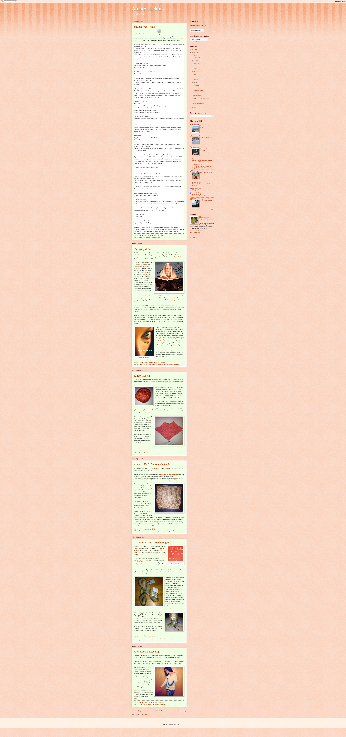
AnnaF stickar (147, 8)
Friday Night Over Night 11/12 (206, 201)
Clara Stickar (195, 147)
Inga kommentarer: (163, 529)
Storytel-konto (177, 257)
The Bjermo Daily (197, 182)
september (196, 66)
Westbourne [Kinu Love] (144, 661)
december (196, 57)
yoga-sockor (166, 531)
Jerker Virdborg (138, 321)
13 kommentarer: (162, 702)
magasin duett (165, 453)
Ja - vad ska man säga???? (206, 137)
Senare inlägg (136, 711)
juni (195, 74)
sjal (171, 638)
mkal (149, 638)
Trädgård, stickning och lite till (200, 199)
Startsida (159, 711)
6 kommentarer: (162, 451)
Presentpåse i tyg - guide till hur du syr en (206, 149)
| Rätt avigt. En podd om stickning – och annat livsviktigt (201, 193)
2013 (193, 108)
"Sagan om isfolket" (142, 264)
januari (195, 88)
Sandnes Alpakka (176, 379)
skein (174, 638)
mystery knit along (165, 638)
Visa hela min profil (195, 232)
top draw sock (179, 638)
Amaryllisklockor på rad (206, 172)
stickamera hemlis (155, 237)
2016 (193, 50)
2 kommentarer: (162, 636)
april (195, 79)
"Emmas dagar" (173, 395)
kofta (160, 453)
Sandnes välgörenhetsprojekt (168, 403)
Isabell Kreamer (157, 661)
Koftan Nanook (142, 375)
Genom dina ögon (164, 329)
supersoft (157, 704)
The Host (160, 341)
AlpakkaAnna (205, 217)
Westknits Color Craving (172, 570)
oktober (196, 63)
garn (143, 453)
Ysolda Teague (137, 640)
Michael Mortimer (173, 315)
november (196, 60)
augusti (196, 68)
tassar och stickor (196, 136)
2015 (193, 52)
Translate (202, 42)
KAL (140, 531)
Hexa (170, 381)
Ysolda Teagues (138, 548)
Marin (180, 607)
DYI (140, 453)
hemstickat (155, 453)
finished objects (143, 704)
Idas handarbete (196, 188)
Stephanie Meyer (175, 329)
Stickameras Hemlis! (145, 26)
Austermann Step (138, 515)
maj (195, 77)
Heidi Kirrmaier (148, 453)
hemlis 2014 (142, 237)
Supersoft (141, 671)
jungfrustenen (155, 364)
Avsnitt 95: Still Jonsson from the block (201, 196)
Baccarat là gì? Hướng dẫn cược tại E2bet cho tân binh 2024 (202, 160)
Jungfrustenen (140, 317)
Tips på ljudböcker (144, 249)
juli (195, 71)
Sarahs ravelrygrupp (139, 507)
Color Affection (169, 609)
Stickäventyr (195, 124)
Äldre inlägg (182, 711)
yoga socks (159, 531)
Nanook (163, 391)
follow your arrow (143, 638)
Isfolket (150, 364)
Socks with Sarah (156, 468)
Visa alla (212, 209)
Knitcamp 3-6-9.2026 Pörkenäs (205, 126)
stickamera (148, 237)
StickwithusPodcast (164, 393)
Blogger (181, 724)
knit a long (144, 531)
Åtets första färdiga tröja (147, 651)
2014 (193, 55)
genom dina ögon (143, 364)
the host (177, 364)
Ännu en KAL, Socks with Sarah (152, 464)
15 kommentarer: (162, 362)
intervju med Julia (176, 300)
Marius (170, 379)
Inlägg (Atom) (143, 714)
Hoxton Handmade (197, 165)
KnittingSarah (168, 468)
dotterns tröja (161, 401)
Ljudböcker (163, 364)
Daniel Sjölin (177, 319)
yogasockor (172, 531)
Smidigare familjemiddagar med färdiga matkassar (201, 184)
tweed (175, 453)
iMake (193, 159)
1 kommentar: (161, 235)
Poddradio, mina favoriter (198, 25)
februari (196, 85)
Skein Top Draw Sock (177, 593)
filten (181, 401)
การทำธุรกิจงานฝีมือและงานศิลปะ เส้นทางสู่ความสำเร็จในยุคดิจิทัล (201, 166)
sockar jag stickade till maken (141, 517)
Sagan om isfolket (146, 274)
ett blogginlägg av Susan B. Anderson (167, 474)
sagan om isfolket (170, 364)
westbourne (163, 704)
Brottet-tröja (156, 381)
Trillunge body (195, 190)
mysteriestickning (155, 638)
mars (195, 82)
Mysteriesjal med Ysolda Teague (151, 542)
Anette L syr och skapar (198, 171)
